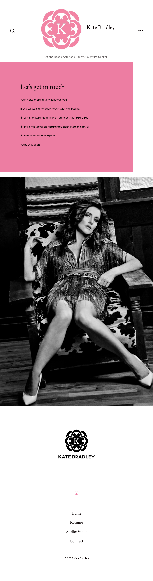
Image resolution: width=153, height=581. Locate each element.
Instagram (48, 135)
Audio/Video (76, 531)
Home (76, 513)
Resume (76, 522)
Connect (76, 541)
